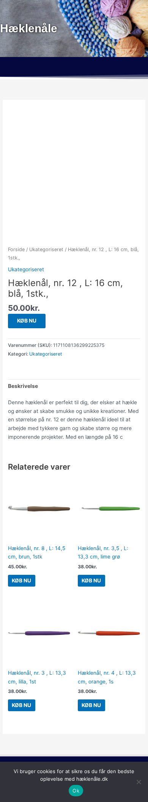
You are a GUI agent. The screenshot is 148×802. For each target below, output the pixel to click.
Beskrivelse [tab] (23, 386)
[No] (138, 782)
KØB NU (26, 321)
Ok (75, 791)
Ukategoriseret (46, 249)
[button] (74, 68)
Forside (16, 249)
